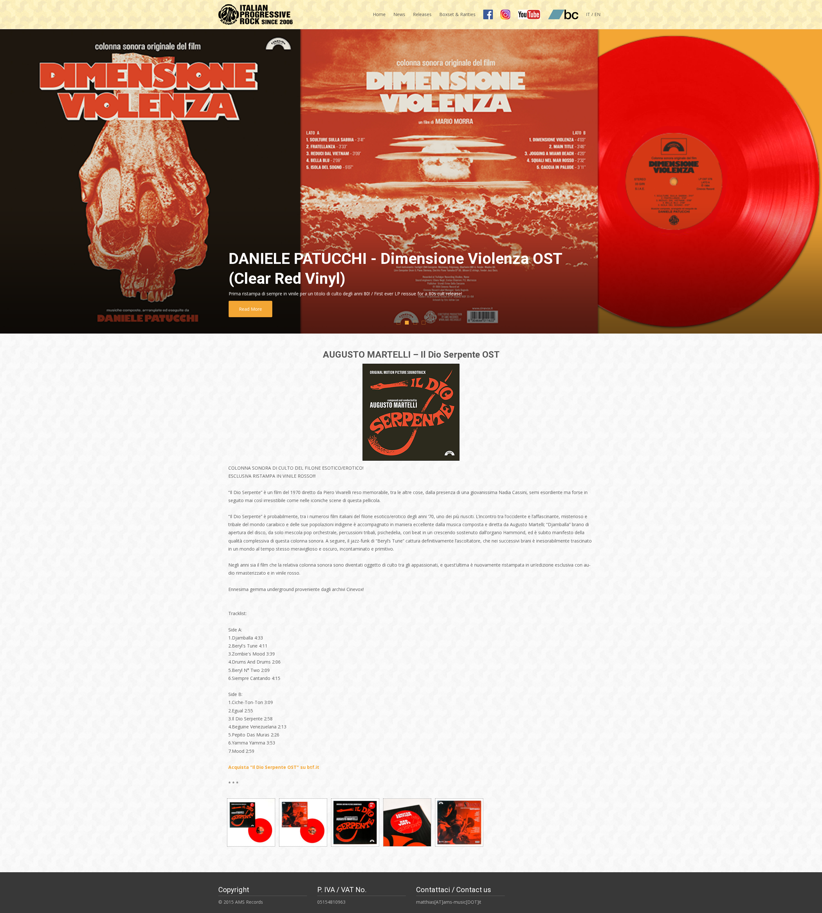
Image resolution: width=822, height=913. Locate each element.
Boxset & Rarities (457, 14)
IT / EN (593, 14)
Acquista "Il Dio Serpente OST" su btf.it (273, 767)
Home (379, 14)
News (399, 14)
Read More (250, 309)
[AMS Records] (253, 13)
